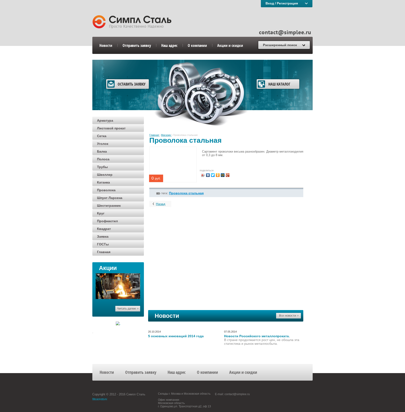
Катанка (103, 182)
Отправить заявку (137, 45)
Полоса (103, 159)
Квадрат (104, 229)
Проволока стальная (186, 193)
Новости (105, 45)
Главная (103, 252)
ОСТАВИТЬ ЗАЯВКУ (132, 84)
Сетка (101, 136)
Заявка (103, 236)
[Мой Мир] (222, 175)
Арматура (105, 120)
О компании (197, 45)
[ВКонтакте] (208, 175)
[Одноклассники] (217, 175)
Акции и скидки (230, 45)
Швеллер (104, 174)
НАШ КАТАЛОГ (279, 84)
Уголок (102, 144)
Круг (101, 213)
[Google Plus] (227, 175)
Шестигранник (109, 205)
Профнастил (107, 221)
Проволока (106, 190)
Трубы (102, 167)
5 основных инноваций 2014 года (176, 336)
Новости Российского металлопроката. (257, 336)
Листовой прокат (111, 128)
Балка (102, 151)
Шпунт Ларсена (109, 198)
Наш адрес (169, 45)
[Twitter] (212, 175)
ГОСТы (103, 244)
